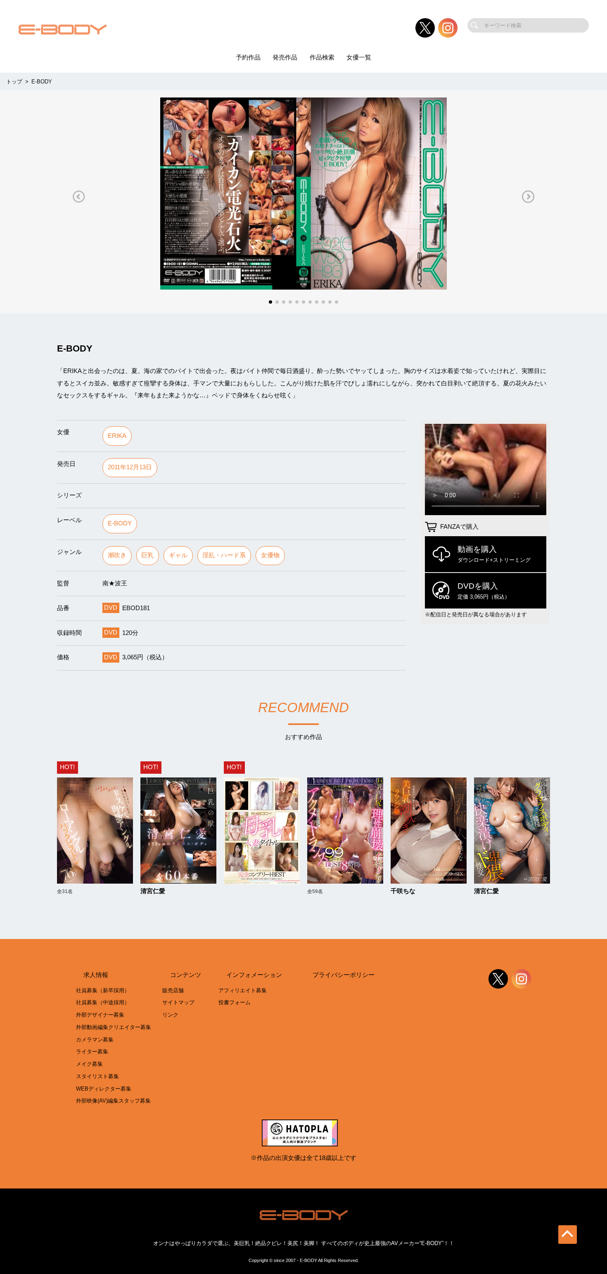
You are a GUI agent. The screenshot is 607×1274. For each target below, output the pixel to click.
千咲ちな (403, 891)
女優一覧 (358, 57)
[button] (79, 196)
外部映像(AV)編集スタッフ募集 (113, 1101)
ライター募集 (92, 1051)
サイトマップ (178, 1002)
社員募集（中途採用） (103, 1002)
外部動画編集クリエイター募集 (113, 1027)
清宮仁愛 (152, 891)
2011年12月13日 (130, 467)
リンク (170, 1015)
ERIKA (117, 436)
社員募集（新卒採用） (103, 990)
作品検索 (322, 57)
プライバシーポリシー (344, 975)
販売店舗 (173, 990)
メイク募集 (89, 1064)
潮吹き (117, 555)
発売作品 (285, 57)
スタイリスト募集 (97, 1076)
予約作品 (248, 57)
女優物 (270, 555)
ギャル (178, 555)
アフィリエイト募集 (242, 990)
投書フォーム (234, 1002)
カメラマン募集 (95, 1039)
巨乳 (147, 555)
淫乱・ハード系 (224, 555)
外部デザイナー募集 (100, 1015)
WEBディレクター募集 (103, 1089)
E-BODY (120, 523)
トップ (14, 81)
